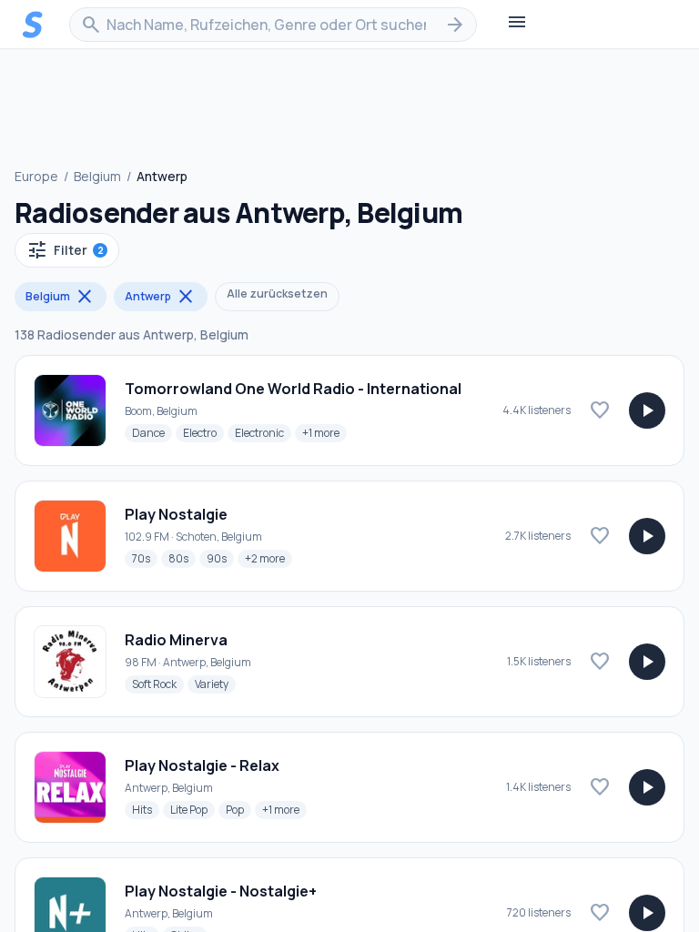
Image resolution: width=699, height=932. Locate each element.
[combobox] (273, 24)
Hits (145, 809)
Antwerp (161, 296)
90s (220, 558)
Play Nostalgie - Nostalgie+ (221, 891)
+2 (268, 558)
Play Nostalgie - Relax (202, 765)
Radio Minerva (176, 640)
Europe (36, 176)
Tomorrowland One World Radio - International (293, 389)
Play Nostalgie (176, 514)
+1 (324, 432)
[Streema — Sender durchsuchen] (32, 24)
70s (144, 558)
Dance (152, 432)
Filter (65, 250)
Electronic (263, 432)
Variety (215, 683)
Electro (203, 432)
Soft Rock (158, 683)
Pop (238, 809)
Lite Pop (192, 809)
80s (182, 558)
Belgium (97, 176)
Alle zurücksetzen (277, 293)
